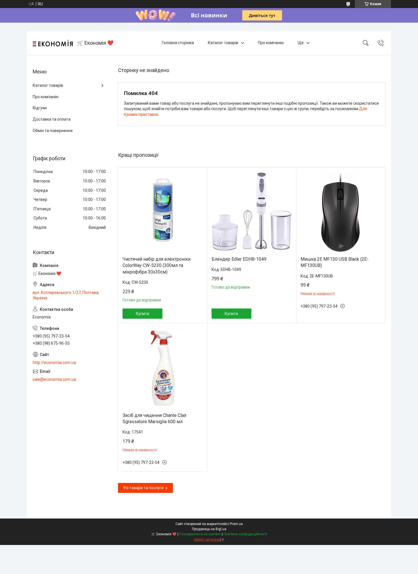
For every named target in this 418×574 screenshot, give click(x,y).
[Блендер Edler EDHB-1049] (252, 212)
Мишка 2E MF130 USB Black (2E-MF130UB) (335, 262)
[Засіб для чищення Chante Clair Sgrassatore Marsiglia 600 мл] (163, 368)
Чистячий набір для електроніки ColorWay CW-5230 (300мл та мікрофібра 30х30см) (157, 265)
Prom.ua (236, 524)
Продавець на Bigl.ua (209, 529)
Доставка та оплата (52, 119)
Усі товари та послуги (143, 487)
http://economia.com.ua (54, 362)
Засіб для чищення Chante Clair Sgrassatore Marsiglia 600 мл (155, 418)
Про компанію (271, 42)
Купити (142, 313)
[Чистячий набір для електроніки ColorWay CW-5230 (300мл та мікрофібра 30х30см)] (163, 212)
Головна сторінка (178, 42)
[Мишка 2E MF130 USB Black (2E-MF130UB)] (341, 212)
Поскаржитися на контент (200, 534)
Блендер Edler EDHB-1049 (239, 259)
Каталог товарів (223, 42)
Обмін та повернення (53, 130)
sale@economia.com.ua (54, 379)
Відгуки (40, 108)
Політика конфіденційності (245, 534)
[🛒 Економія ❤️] (53, 43)
